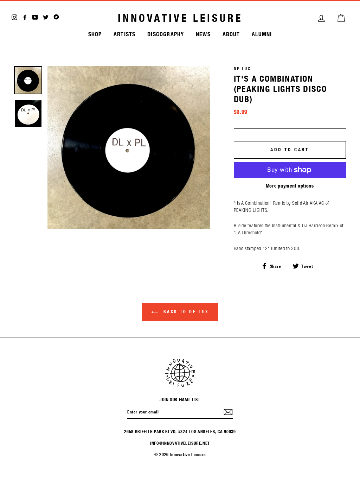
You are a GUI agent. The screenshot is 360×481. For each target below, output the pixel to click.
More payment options (290, 186)
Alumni (262, 34)
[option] (128, 147)
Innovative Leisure (180, 18)
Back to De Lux (185, 311)
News (203, 34)
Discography (165, 34)
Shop (95, 34)
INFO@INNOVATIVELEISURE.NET (180, 443)
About (231, 34)
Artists (124, 34)
